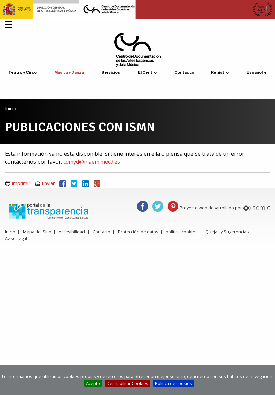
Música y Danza (69, 72)
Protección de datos (138, 232)
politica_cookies (182, 232)
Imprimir (21, 183)
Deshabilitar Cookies (127, 383)
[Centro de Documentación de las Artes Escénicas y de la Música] (137, 49)
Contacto (101, 232)
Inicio (10, 108)
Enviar (48, 183)
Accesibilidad (72, 232)
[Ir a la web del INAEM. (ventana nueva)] (137, 8)
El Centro (147, 72)
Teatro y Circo (22, 72)
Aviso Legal (16, 238)
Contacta (184, 72)
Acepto (93, 383)
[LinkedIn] (85, 183)
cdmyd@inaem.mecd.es (91, 161)
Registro (220, 72)
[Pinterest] (173, 206)
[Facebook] (62, 183)
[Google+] (97, 183)
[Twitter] (74, 183)
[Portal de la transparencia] (48, 211)
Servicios (110, 72)
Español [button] (254, 72)
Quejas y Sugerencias (227, 232)
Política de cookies (173, 383)
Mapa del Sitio (37, 232)
